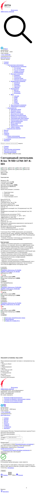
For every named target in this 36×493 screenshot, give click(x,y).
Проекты (6, 133)
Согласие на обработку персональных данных (17, 399)
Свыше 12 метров (19, 71)
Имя (2, 435)
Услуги (6, 131)
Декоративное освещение (18, 106)
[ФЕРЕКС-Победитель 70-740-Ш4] (11, 270)
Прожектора (17, 76)
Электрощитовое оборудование (20, 118)
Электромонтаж (11, 108)
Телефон (4, 437)
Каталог (6, 63)
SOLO (16, 100)
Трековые (17, 84)
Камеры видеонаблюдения (18, 115)
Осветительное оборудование (19, 119)
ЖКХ (12, 94)
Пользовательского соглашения (24, 444)
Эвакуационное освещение (18, 105)
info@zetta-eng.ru (5, 57)
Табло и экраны (15, 127)
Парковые (17, 75)
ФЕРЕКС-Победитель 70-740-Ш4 (10, 271)
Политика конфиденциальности (13, 397)
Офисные (17, 87)
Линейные (17, 82)
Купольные (17, 93)
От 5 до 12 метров (19, 69)
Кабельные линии (16, 109)
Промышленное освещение (18, 66)
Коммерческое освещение (18, 81)
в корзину (3, 281)
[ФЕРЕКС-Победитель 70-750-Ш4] (11, 303)
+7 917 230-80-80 (5, 54)
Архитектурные (18, 78)
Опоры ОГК (14, 124)
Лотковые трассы (16, 111)
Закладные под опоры (17, 114)
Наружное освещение (17, 74)
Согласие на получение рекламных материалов (16, 450)
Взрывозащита (15, 88)
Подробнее (11, 467)
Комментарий (5, 442)
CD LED (16, 96)
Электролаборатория (17, 121)
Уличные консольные (20, 79)
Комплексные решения (14, 128)
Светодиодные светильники (15, 65)
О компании (7, 139)
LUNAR (16, 103)
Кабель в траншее (16, 112)
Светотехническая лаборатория (16, 137)
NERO (16, 102)
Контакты (7, 140)
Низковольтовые (19, 72)
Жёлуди (16, 90)
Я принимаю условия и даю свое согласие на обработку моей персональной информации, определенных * (17, 446)
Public (15, 99)
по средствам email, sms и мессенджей (16, 451)
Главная (6, 62)
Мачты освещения (16, 122)
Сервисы (6, 134)
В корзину (3, 174)
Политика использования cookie (13, 402)
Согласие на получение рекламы (13, 400)
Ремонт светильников (13, 136)
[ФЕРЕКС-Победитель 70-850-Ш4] (11, 287)
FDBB (16, 97)
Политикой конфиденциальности (12, 447)
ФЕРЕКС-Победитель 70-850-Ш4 (10, 288)
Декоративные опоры (17, 125)
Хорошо (3, 470)
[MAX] (5, 48)
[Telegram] (2, 48)
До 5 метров (17, 68)
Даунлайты (17, 85)
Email (3, 439)
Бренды (6, 130)
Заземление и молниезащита (19, 116)
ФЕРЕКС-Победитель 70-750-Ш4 (10, 304)
